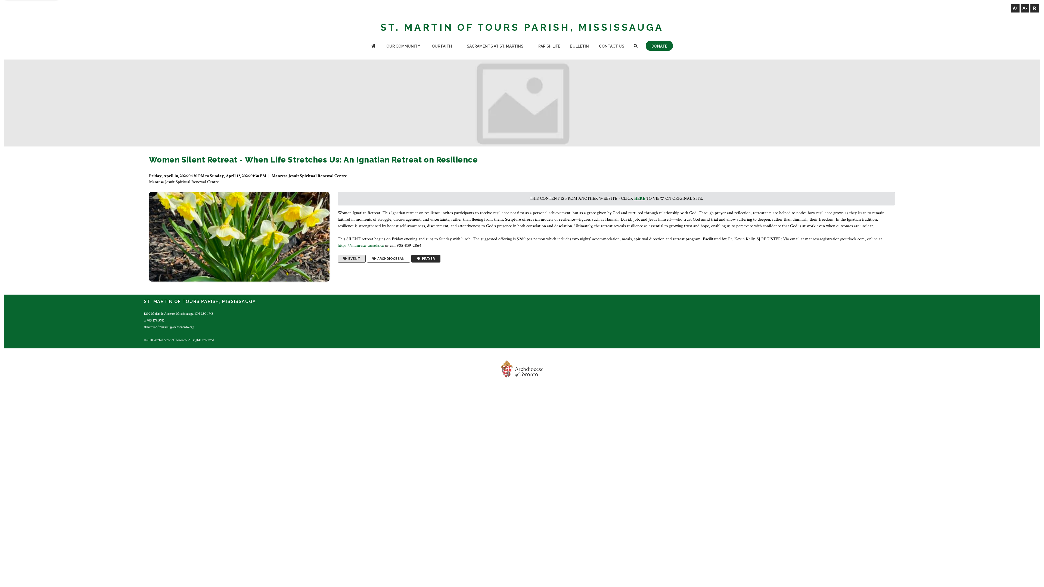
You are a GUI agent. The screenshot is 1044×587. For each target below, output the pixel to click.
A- (1025, 8)
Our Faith (442, 46)
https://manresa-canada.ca (361, 245)
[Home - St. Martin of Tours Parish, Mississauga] (373, 46)
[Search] (636, 46)
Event (353, 259)
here (639, 198)
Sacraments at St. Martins (495, 46)
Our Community (403, 46)
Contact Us (611, 46)
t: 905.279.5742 (154, 320)
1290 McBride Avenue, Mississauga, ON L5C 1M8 (178, 313)
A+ (1015, 8)
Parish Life (549, 46)
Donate (659, 46)
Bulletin (579, 46)
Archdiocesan (390, 259)
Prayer (427, 259)
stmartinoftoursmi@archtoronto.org (169, 327)
